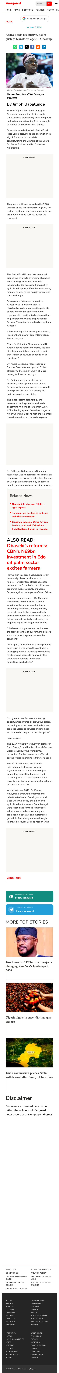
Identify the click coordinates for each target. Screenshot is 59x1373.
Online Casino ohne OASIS (16, 1277)
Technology (36, 1336)
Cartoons (35, 1342)
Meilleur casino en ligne (41, 1277)
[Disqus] (29, 1158)
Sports (9, 1357)
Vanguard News (13, 3)
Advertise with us (41, 1269)
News (17, 10)
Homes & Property (39, 1315)
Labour (9, 1336)
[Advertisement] (29, 176)
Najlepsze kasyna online (15, 1283)
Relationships (12, 1351)
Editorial (10, 1315)
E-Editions (27, 10)
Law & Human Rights (15, 1339)
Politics (40, 10)
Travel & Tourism (38, 1345)
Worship (34, 1357)
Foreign (34, 1309)
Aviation (9, 1303)
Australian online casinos (40, 1283)
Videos (33, 1348)
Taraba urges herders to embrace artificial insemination (30, 514)
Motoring (10, 1345)
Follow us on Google (37, 18)
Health (34, 1312)
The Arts (34, 1339)
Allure (9, 1300)
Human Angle (37, 1318)
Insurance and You (39, 1321)
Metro (50, 10)
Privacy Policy (39, 1273)
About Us (11, 1269)
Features (35, 1306)
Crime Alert (11, 1312)
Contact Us (12, 1273)
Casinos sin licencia (16, 1289)
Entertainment (37, 1300)
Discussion (10, 1318)
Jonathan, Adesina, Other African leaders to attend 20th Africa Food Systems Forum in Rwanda (30, 525)
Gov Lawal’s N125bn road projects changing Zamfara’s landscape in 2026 (29, 966)
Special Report (12, 1354)
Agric (9, 21)
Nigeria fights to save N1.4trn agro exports (28, 506)
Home (8, 10)
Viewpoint (35, 1351)
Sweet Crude (36, 1333)
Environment (36, 1303)
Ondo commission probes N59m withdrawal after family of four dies (29, 1074)
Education (10, 1321)
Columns (10, 1309)
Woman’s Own (37, 1354)
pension (34, 1325)
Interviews (11, 1333)
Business (9, 1306)
